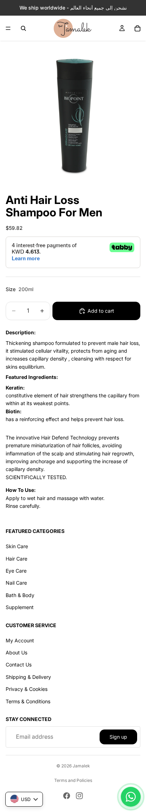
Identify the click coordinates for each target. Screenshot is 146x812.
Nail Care (16, 583)
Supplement (20, 607)
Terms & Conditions (28, 701)
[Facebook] (66, 795)
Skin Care (17, 547)
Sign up (118, 737)
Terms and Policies (73, 780)
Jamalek (81, 765)
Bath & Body (20, 595)
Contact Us (19, 665)
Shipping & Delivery (28, 677)
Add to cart (101, 311)
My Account (20, 640)
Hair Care (16, 559)
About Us (16, 653)
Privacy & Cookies (26, 689)
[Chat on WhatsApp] (131, 797)
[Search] (23, 28)
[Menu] (8, 28)
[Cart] (137, 28)
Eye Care (16, 571)
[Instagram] (79, 795)
